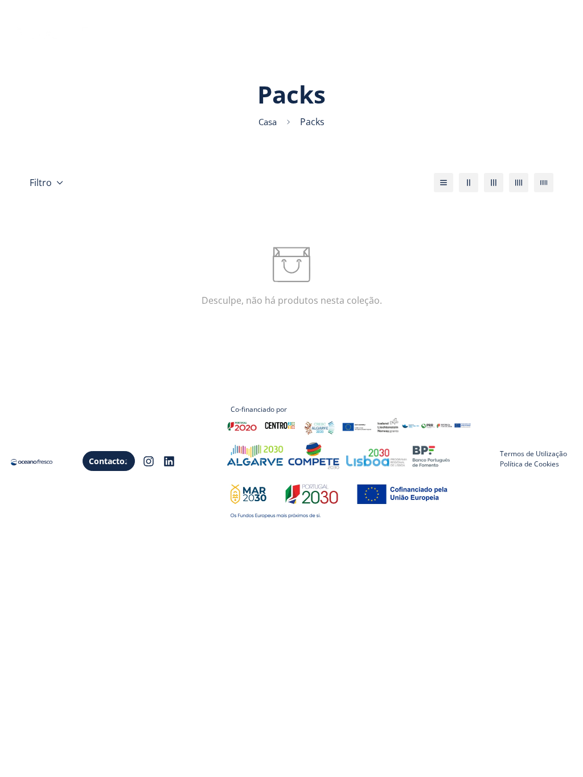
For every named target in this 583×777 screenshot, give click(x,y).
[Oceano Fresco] (66, 34)
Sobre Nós (161, 17)
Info (252, 51)
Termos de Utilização (533, 453)
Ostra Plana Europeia (184, 51)
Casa (267, 121)
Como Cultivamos (338, 17)
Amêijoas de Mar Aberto (441, 17)
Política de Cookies (529, 464)
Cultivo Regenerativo (242, 17)
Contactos (109, 461)
